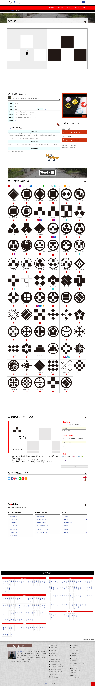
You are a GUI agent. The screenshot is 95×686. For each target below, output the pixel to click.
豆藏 (72, 605)
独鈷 (80, 595)
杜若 (34, 599)
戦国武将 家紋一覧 (55, 659)
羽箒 (91, 595)
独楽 (80, 588)
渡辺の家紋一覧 (13, 529)
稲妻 (21, 582)
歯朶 (26, 606)
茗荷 (9, 620)
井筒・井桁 (51, 616)
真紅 (74, 457)
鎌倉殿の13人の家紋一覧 (42, 529)
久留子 (64, 588)
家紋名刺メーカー (68, 516)
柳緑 (83, 457)
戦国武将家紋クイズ (68, 522)
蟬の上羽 (34, 628)
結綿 (76, 605)
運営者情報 (74, 660)
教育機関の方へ (67, 532)
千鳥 (38, 627)
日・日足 (3, 583)
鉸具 (76, 582)
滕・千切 (72, 596)
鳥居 (60, 615)
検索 (84, 7)
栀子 (9, 606)
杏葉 (57, 588)
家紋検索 (53, 655)
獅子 (30, 627)
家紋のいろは (20, 2)
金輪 (87, 582)
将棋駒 (78, 588)
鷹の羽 (36, 628)
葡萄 (44, 612)
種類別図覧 (60, 7)
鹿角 (28, 627)
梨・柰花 (19, 613)
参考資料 (77, 7)
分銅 (57, 605)
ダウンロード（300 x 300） (72, 132)
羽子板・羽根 (85, 597)
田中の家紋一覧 (13, 526)
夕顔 (15, 620)
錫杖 (91, 588)
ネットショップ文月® (76, 677)
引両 (40, 582)
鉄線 (11, 612)
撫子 (26, 612)
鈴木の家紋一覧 (13, 519)
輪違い (9, 589)
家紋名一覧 (51, 7)
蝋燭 (85, 605)
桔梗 (44, 599)
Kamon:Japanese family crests (77, 663)
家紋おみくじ (67, 519)
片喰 (40, 599)
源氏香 (68, 616)
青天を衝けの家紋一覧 (42, 532)
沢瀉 (28, 599)
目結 (3, 589)
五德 (74, 588)
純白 (64, 457)
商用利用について (75, 653)
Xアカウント (73, 666)
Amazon (83, 115)
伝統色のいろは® (75, 670)
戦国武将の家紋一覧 (41, 516)
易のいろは (73, 672)
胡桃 (13, 606)
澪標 (64, 615)
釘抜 (60, 588)
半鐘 (89, 582)
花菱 (38, 582)
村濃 (44, 582)
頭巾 (51, 595)
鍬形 (68, 588)
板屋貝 (3, 628)
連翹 (26, 620)
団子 (68, 595)
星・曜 (7, 582)
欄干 (66, 615)
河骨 (15, 606)
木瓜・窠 (5, 590)
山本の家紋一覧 (13, 535)
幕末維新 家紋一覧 (55, 661)
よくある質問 (67, 529)
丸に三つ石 (17, 120)
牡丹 (3, 620)
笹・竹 (19, 606)
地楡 (32, 620)
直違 (57, 615)
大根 (40, 606)
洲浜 (55, 595)
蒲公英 (44, 606)
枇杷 (40, 612)
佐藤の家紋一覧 (13, 516)
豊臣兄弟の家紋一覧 (41, 522)
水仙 (30, 606)
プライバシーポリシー (77, 658)
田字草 (13, 613)
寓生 (5, 620)
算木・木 (87, 589)
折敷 (66, 582)
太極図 (76, 616)
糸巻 (57, 582)
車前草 (26, 599)
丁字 (5, 612)
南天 (28, 612)
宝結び (66, 596)
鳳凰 (7, 635)
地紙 (70, 595)
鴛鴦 (11, 627)
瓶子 (62, 605)
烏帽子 (62, 582)
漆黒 (69, 457)
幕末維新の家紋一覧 (41, 519)
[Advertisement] (47, 80)
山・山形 (9, 583)
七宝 (34, 582)
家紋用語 (69, 7)
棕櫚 (28, 606)
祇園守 (53, 588)
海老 (9, 627)
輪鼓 (80, 605)
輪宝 (82, 605)
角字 (74, 615)
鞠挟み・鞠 (74, 606)
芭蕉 (32, 612)
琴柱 (76, 588)
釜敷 (51, 588)
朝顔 (9, 599)
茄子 (21, 612)
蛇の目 (49, 596)
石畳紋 (12, 10)
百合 (19, 620)
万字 (72, 615)
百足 (9, 635)
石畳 (45, 109)
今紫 (64, 460)
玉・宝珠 (64, 596)
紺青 (79, 457)
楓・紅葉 (30, 600)
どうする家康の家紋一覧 (42, 526)
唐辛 (15, 612)
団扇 (60, 582)
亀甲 (32, 582)
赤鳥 (49, 582)
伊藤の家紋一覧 (13, 532)
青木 (5, 599)
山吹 (13, 620)
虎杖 (15, 599)
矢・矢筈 (78, 606)
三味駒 (89, 588)
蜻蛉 (44, 627)
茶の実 (3, 613)
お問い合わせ (74, 650)
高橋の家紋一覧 (13, 522)
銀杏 (17, 599)
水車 (62, 615)
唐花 (28, 582)
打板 (74, 595)
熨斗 (82, 595)
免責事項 (73, 655)
